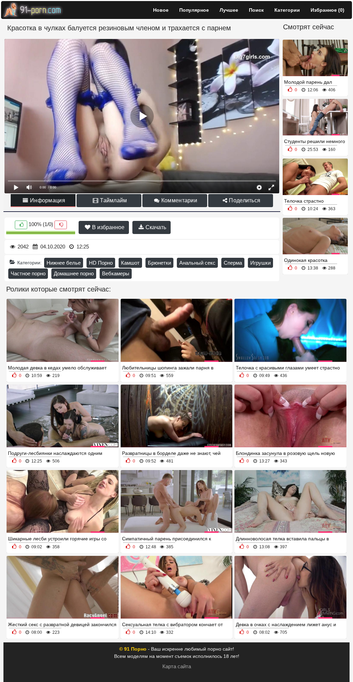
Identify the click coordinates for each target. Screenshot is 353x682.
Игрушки (260, 263)
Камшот (130, 263)
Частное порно (28, 273)
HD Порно (101, 263)
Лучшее (229, 10)
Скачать (155, 227)
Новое (161, 10)
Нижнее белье (64, 263)
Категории (287, 10)
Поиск (256, 10)
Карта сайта (176, 666)
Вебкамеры (115, 273)
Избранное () (327, 10)
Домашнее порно (74, 273)
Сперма (233, 263)
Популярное (194, 10)
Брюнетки (159, 263)
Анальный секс (197, 263)
